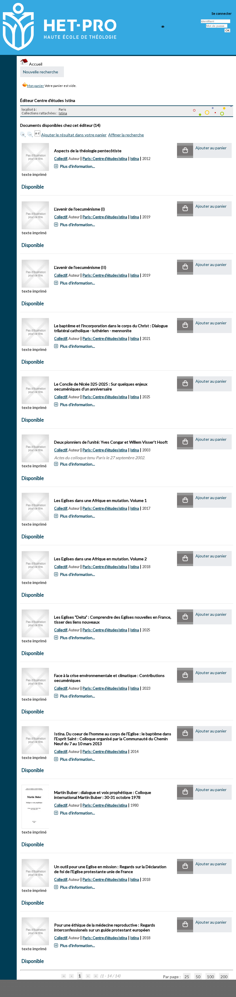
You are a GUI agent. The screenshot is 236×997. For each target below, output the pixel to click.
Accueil (35, 64)
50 (198, 976)
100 (210, 976)
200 (223, 976)
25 (186, 976)
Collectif (60, 159)
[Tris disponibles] (38, 134)
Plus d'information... (77, 166)
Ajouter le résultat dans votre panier (73, 134)
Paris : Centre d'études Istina (105, 159)
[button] (185, 151)
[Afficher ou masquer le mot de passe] (162, 26)
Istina (63, 113)
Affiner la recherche (126, 134)
